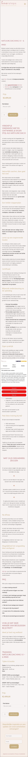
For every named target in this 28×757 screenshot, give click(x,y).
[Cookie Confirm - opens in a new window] (21, 361)
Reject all (14, 395)
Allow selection (14, 391)
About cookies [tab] (14, 365)
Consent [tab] (5, 365)
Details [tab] (23, 365)
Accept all (14, 388)
